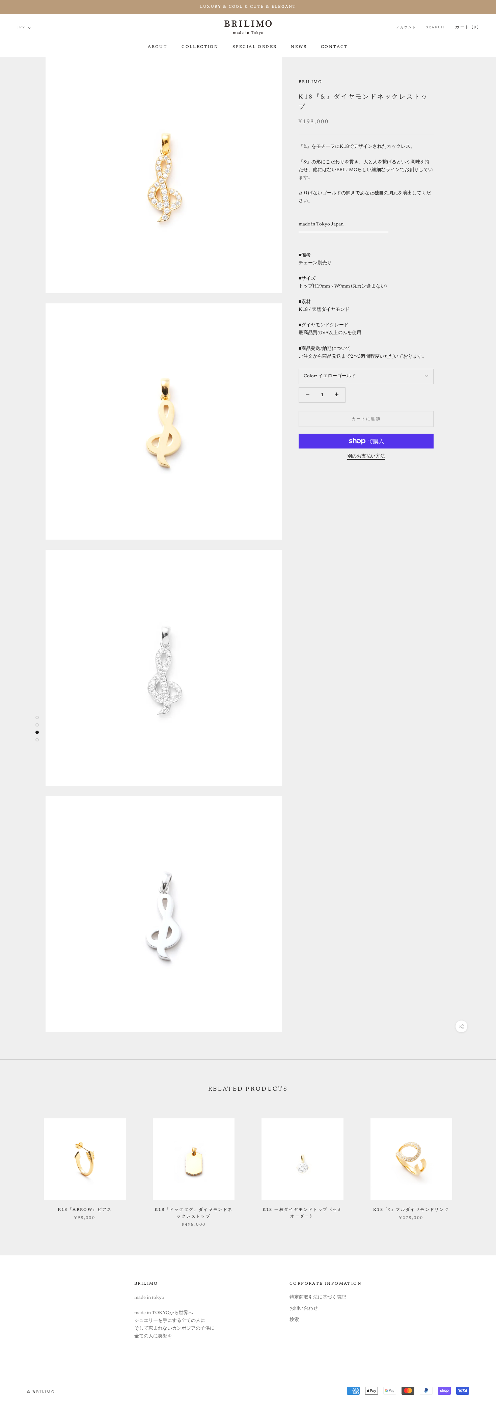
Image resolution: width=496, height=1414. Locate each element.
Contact (334, 47)
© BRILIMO (41, 1392)
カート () (467, 28)
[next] (475, 1165)
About (157, 47)
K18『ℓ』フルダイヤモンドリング (411, 1210)
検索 (294, 1319)
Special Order (254, 47)
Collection (200, 47)
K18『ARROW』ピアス (85, 1210)
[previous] (21, 1165)
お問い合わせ (304, 1308)
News (299, 47)
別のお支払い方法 (366, 456)
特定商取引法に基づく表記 (318, 1297)
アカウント (406, 28)
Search (435, 28)
